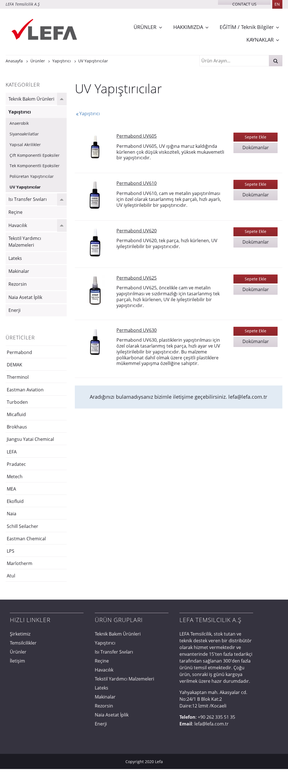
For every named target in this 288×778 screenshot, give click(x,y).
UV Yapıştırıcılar (25, 187)
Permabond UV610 (136, 183)
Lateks (15, 258)
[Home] (45, 30)
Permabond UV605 (136, 136)
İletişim (17, 661)
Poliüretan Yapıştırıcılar (32, 176)
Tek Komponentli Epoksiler (35, 165)
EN (277, 4)
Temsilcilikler (23, 643)
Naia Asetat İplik (25, 297)
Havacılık (17, 225)
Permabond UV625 (136, 278)
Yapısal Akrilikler (25, 144)
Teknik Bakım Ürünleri (31, 99)
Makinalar (18, 271)
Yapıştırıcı (19, 112)
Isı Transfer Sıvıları (27, 199)
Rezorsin (17, 284)
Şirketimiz (20, 634)
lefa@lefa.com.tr (247, 396)
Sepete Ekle (255, 137)
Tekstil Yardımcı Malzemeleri (24, 241)
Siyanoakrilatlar (24, 134)
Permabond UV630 (136, 330)
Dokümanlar (255, 147)
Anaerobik (19, 123)
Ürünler (18, 652)
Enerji (14, 310)
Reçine (15, 212)
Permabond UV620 (136, 231)
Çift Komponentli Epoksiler (35, 155)
